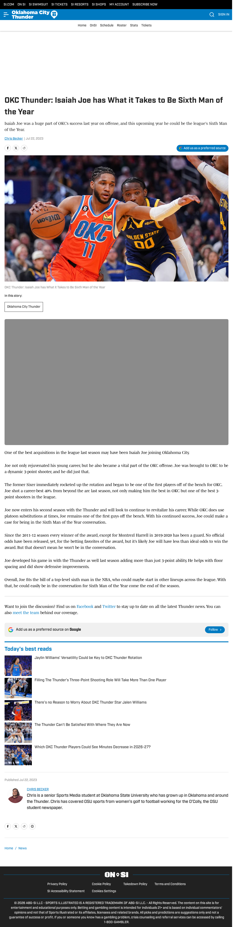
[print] (32, 826)
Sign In (223, 14)
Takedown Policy (135, 884)
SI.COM (9, 4)
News (22, 848)
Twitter (109, 606)
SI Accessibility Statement (66, 891)
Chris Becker (14, 139)
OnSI (93, 25)
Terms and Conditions (170, 884)
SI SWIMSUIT (38, 4)
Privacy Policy (57, 884)
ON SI (21, 4)
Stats (134, 25)
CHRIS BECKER (38, 789)
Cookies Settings (104, 891)
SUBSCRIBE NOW (144, 4)
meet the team (26, 612)
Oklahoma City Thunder (24, 307)
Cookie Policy (101, 884)
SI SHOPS (99, 4)
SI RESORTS (80, 4)
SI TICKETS (59, 4)
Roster (122, 25)
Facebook (85, 606)
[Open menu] (6, 14)
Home (82, 25)
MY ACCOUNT (119, 4)
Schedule (107, 25)
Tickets (146, 25)
